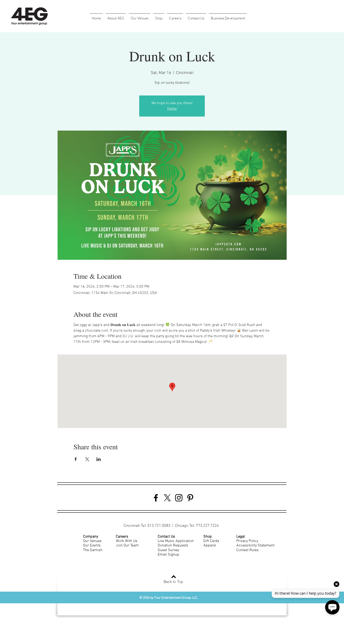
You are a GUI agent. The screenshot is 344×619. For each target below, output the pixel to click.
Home (172, 108)
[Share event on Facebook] (75, 459)
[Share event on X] (87, 459)
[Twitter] (167, 498)
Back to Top (173, 582)
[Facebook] (156, 498)
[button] (115, 16)
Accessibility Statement (255, 545)
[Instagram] (179, 498)
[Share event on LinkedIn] (98, 459)
